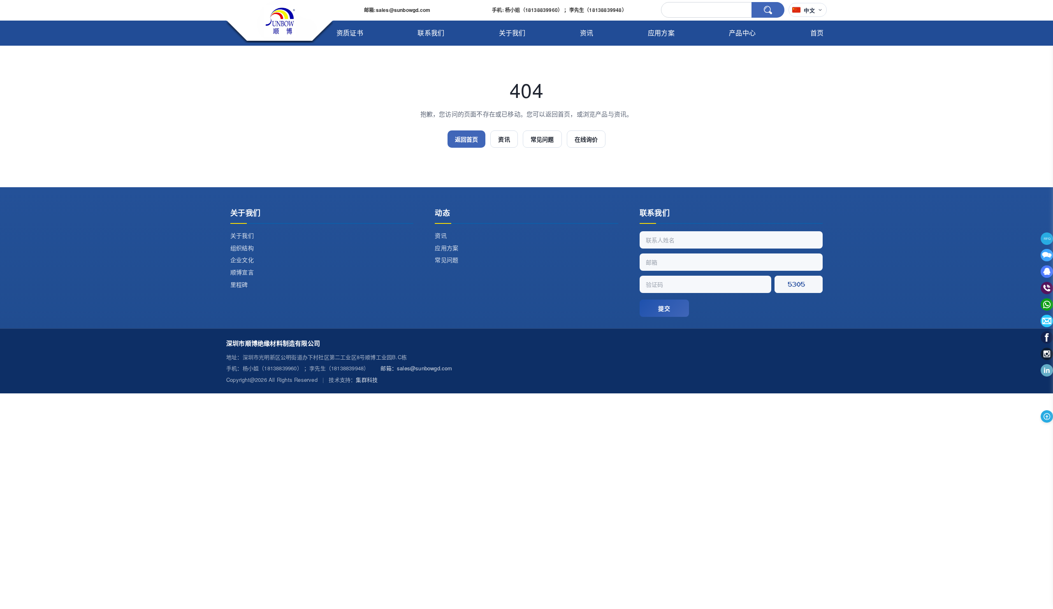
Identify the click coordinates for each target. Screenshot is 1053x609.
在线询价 (586, 139)
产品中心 (742, 32)
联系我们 (430, 32)
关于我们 (512, 32)
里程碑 (239, 284)
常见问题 (542, 139)
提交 (664, 308)
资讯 (586, 32)
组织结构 (242, 248)
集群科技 (367, 380)
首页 (816, 32)
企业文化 (242, 260)
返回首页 (466, 139)
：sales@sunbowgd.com (416, 368)
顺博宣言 (242, 272)
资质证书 (349, 32)
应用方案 (661, 32)
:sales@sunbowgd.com (397, 10)
